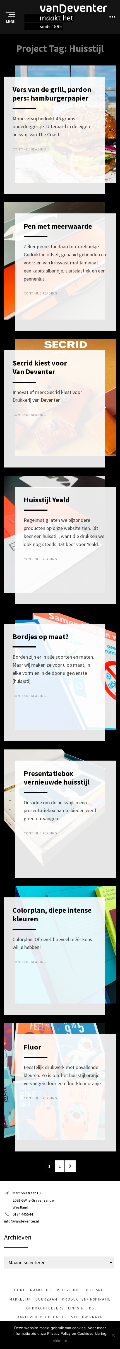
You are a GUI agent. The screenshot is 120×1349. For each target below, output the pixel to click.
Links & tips (81, 1308)
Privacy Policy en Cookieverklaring (76, 1333)
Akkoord (60, 1340)
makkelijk (20, 1299)
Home (20, 1290)
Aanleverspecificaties (42, 1317)
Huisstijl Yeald (47, 499)
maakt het (41, 1290)
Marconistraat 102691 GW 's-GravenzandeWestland (33, 1199)
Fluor (32, 1046)
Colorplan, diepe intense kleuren (52, 914)
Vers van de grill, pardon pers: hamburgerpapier (52, 94)
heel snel (95, 1290)
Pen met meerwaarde (58, 226)
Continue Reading (29, 149)
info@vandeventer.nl (21, 1221)
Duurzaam (46, 1299)
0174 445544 (23, 1214)
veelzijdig (68, 1290)
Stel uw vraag (87, 1317)
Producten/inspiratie (86, 1299)
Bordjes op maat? (41, 636)
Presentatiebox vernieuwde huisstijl (57, 777)
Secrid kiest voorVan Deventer (40, 367)
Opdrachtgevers (45, 1308)
